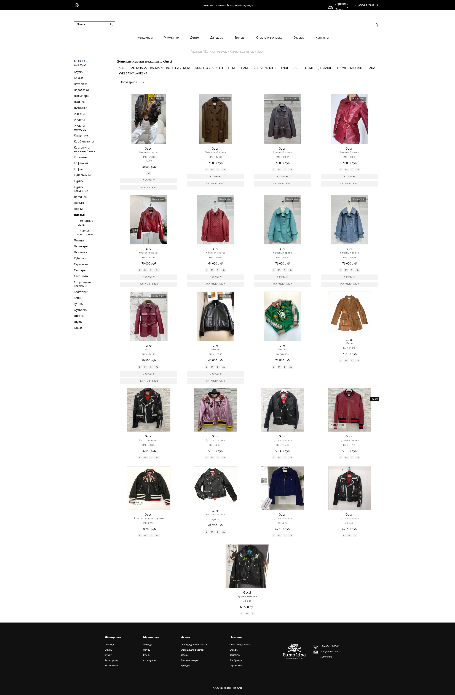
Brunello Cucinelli (208, 68)
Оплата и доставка (269, 37)
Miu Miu (356, 68)
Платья (79, 215)
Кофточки (81, 163)
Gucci (295, 68)
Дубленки (80, 108)
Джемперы (81, 96)
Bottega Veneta (178, 68)
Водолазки (81, 90)
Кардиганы (81, 135)
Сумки (108, 654)
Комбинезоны (84, 141)
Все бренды (235, 660)
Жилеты (79, 120)
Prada (370, 68)
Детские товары (190, 660)
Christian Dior (265, 68)
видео (375, 398)
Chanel (244, 68)
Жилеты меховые (80, 127)
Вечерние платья (85, 223)
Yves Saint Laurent (133, 73)
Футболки (80, 310)
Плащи (79, 240)
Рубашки (80, 258)
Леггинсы (80, 197)
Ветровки (80, 84)
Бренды (239, 37)
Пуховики (80, 252)
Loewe (342, 68)
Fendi (284, 68)
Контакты (322, 37)
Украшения (111, 665)
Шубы (78, 322)
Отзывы (298, 37)
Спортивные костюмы (82, 284)
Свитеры (80, 270)
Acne (122, 68)
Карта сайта (235, 665)
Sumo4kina (326, 656)
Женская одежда (80, 63)
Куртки (79, 181)
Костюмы (80, 157)
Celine (231, 68)
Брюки (78, 78)
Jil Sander (326, 68)
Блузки (78, 72)
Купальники (82, 175)
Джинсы (79, 102)
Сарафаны (81, 264)
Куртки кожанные (81, 189)
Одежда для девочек (192, 649)
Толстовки (81, 292)
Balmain (156, 68)
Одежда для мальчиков (194, 644)
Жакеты (79, 114)
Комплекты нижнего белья (84, 149)
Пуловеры (81, 246)
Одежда (109, 644)
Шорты (79, 316)
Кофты (78, 169)
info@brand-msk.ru (330, 651)
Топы (77, 298)
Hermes (309, 68)
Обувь (108, 649)
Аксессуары (111, 660)
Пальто (79, 203)
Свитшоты (81, 276)
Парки (78, 209)
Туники (79, 304)
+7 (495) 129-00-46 (366, 4)
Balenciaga (138, 68)
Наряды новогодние (85, 232)
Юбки (78, 328)
